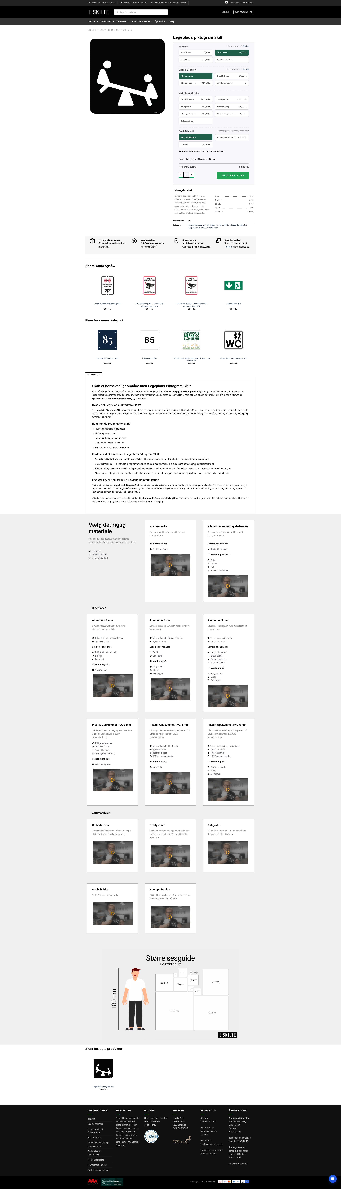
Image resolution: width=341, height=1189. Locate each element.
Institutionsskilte (222, 225)
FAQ (172, 21)
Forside (93, 30)
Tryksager (106, 21)
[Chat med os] (333, 1179)
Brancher (106, 30)
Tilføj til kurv (233, 175)
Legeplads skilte (194, 228)
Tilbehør (121, 21)
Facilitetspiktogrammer (196, 225)
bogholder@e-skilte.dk (211, 1144)
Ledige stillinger (95, 1124)
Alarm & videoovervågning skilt (107, 304)
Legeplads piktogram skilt (103, 1086)
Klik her (246, 46)
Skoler (203, 228)
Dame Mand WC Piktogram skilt (233, 358)
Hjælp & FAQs (95, 1138)
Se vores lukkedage (238, 1164)
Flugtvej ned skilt (233, 304)
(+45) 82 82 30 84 (209, 1121)
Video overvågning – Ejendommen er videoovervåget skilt (191, 305)
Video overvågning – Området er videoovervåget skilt (149, 305)
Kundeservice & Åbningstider (95, 1131)
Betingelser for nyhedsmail (95, 1153)
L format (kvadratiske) (238, 225)
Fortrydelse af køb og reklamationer (98, 1144)
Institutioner (124, 30)
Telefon (228, 247)
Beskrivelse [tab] (93, 375)
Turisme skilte (212, 228)
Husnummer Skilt (149, 358)
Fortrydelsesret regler (98, 1170)
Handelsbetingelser (97, 1165)
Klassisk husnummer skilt (107, 358)
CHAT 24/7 (249, 3)
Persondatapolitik (96, 1160)
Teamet (91, 1119)
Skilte (92, 21)
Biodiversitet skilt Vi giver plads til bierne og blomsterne (191, 359)
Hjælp (162, 21)
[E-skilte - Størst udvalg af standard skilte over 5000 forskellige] (99, 12)
